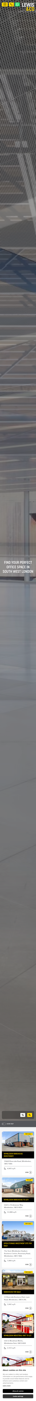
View (26, 1172)
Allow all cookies (18, 1391)
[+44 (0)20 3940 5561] (11, 4)
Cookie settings (18, 1396)
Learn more (6, 1386)
